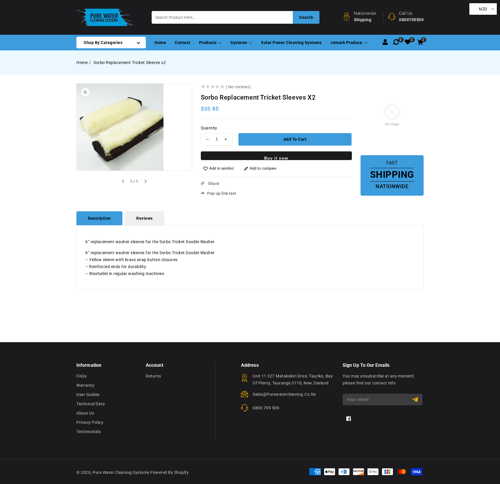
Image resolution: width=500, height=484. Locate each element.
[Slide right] (145, 182)
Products (208, 42)
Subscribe (415, 400)
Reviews (144, 218)
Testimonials (88, 431)
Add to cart (295, 139)
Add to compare (263, 168)
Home (82, 62)
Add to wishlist (221, 168)
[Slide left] (123, 182)
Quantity (209, 128)
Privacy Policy (89, 422)
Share (213, 183)
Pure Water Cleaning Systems (121, 472)
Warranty (85, 385)
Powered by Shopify (169, 472)
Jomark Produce (346, 42)
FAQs (81, 376)
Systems (239, 42)
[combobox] (235, 17)
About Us (85, 413)
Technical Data (90, 404)
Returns (153, 376)
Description (99, 218)
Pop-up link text (221, 193)
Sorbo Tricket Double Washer (187, 252)
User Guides (88, 394)
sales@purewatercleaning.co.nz (284, 394)
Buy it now (276, 158)
